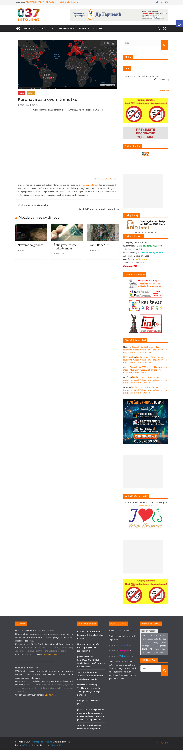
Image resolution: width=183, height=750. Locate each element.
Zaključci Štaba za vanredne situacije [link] (99, 209)
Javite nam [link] (113, 661)
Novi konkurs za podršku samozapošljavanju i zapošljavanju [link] (88, 647)
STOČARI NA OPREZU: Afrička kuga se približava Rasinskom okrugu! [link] (90, 635)
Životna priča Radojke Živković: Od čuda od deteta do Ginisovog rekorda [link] (90, 675)
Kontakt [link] (97, 28)
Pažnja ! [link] (21, 93)
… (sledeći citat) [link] (163, 90)
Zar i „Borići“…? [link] (99, 245)
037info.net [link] (36, 105)
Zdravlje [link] (31, 93)
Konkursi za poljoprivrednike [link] (31, 205)
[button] (32, 28)
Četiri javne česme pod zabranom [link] (65, 246)
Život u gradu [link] (64, 28)
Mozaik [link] (82, 28)
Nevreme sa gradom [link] (30, 245)
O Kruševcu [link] (44, 28)
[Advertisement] (143, 191)
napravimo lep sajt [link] (123, 665)
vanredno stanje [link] (89, 185)
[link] (179, 23)
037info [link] (27, 28)
